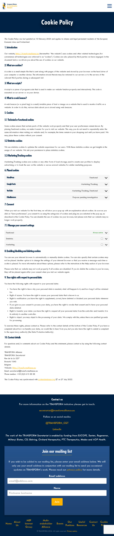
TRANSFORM (9, 6)
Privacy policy (72, 531)
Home (9, 523)
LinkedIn (57, 429)
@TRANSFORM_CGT (57, 423)
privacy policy (74, 469)
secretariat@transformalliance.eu (57, 410)
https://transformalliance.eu (27, 54)
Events (60, 523)
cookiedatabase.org (46, 379)
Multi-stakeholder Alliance (46, 523)
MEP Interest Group (29, 523)
